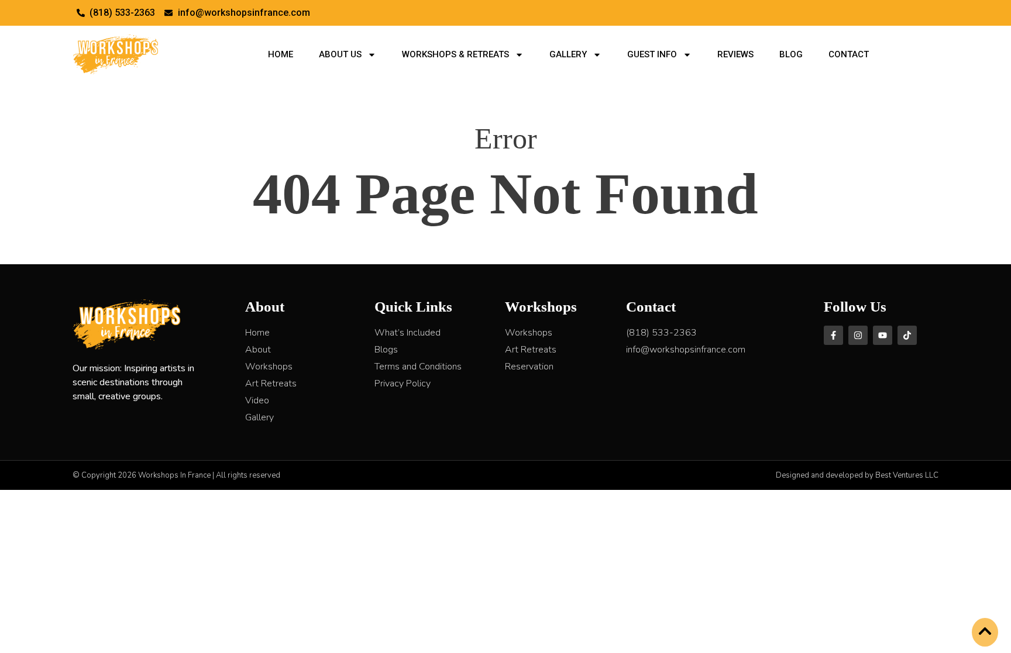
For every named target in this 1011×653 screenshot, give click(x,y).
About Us (340, 54)
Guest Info (652, 54)
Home (280, 54)
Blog (791, 54)
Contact (848, 54)
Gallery (568, 54)
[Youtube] (882, 335)
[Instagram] (858, 335)
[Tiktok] (907, 335)
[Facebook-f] (833, 335)
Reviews (735, 54)
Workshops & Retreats (455, 54)
